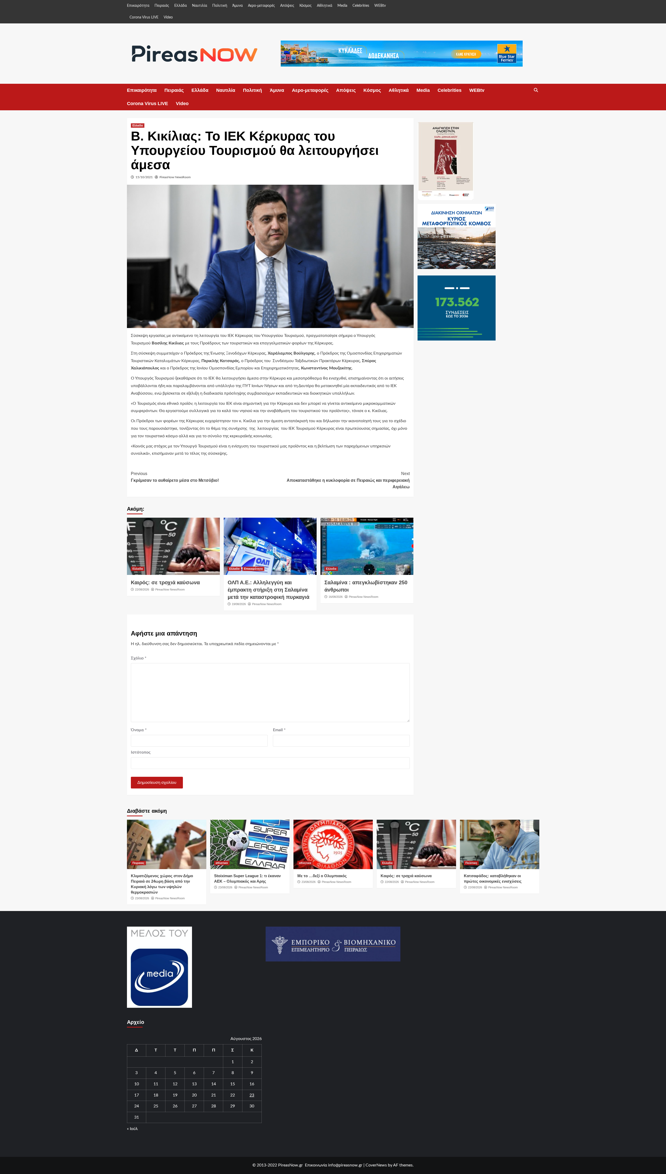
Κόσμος (305, 6)
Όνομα (139, 730)
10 (136, 1084)
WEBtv (380, 6)
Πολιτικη (471, 862)
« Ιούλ (132, 1129)
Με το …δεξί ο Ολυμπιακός (322, 876)
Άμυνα (237, 6)
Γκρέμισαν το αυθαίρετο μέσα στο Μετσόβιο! (175, 477)
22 (232, 1095)
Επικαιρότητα (138, 6)
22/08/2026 (142, 589)
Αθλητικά (324, 6)
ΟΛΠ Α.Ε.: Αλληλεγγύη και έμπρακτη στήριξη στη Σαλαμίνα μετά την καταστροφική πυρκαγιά (268, 590)
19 (175, 1095)
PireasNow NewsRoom (175, 177)
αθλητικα (222, 862)
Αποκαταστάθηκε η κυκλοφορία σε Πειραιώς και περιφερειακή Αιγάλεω (348, 480)
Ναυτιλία (199, 6)
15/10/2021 (144, 177)
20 (194, 1095)
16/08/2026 (336, 596)
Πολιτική (219, 6)
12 (175, 1084)
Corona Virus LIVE (144, 17)
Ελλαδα (137, 125)
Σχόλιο (138, 658)
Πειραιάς (162, 6)
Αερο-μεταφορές (261, 6)
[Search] (536, 90)
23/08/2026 (142, 898)
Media (342, 6)
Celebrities (361, 6)
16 (251, 1084)
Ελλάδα (180, 6)
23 (251, 1095)
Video (168, 17)
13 (194, 1084)
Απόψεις (287, 6)
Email (279, 730)
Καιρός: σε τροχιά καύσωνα (165, 582)
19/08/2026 (239, 604)
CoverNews (376, 1165)
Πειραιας (138, 862)
